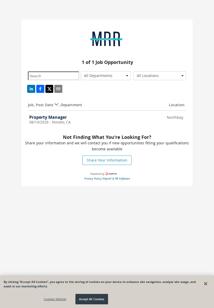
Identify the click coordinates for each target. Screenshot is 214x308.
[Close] (205, 283)
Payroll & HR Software (116, 178)
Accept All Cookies (91, 299)
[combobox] (106, 75)
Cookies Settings (55, 299)
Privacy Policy (92, 178)
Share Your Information (107, 160)
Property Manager (48, 117)
